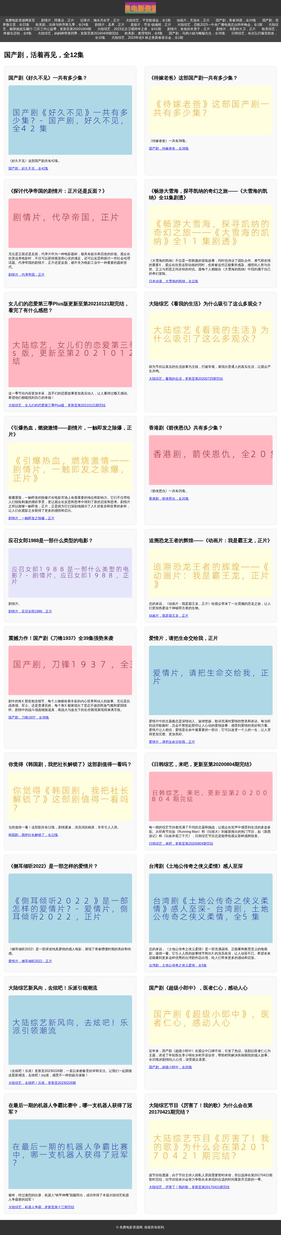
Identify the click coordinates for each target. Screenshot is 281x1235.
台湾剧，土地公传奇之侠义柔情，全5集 (178, 965)
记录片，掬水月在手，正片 (100, 20)
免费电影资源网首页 (20, 20)
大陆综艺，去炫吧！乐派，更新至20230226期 (42, 1083)
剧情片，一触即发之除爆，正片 (31, 518)
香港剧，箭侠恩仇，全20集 (169, 498)
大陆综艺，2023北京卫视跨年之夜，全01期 (129, 29)
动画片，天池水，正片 (193, 20)
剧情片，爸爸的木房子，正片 (188, 29)
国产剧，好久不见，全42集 (28, 168)
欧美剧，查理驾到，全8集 (144, 33)
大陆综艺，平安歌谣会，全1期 (148, 20)
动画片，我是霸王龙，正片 (168, 615)
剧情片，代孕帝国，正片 (26, 274)
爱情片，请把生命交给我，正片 (172, 742)
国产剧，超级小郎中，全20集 (170, 1067)
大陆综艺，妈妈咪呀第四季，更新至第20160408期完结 (78, 33)
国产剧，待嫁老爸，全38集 (169, 148)
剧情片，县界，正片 (109, 24)
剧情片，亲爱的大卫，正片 (236, 29)
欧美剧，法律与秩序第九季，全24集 (62, 24)
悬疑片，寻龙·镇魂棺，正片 (151, 24)
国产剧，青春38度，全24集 (236, 20)
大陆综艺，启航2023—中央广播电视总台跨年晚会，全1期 (219, 24)
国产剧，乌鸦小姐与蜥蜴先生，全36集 (197, 33)
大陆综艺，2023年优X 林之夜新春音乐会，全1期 (147, 37)
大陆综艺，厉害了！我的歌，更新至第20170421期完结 (189, 1187)
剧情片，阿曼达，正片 (57, 20)
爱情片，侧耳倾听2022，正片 (30, 961)
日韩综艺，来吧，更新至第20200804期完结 (181, 843)
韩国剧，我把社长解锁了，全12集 (33, 835)
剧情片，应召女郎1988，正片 (30, 611)
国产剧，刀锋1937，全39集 (28, 717)
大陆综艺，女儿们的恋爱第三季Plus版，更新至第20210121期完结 (57, 405)
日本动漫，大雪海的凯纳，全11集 (173, 281)
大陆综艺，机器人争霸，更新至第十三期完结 (41, 1207)
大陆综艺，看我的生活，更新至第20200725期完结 (186, 378)
